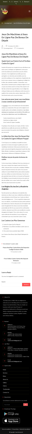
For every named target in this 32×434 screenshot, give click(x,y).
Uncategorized (8, 48)
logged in (11, 276)
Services (5, 373)
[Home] (2, 23)
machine (5, 105)
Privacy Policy (15, 429)
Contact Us (6, 392)
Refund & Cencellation (25, 429)
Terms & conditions (6, 429)
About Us (5, 379)
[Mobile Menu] (29, 11)
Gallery (5, 382)
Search (3, 281)
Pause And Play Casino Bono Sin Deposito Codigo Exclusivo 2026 (16, 248)
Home (4, 369)
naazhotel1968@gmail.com (15, 340)
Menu (4, 376)
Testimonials (6, 389)
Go (25, 404)
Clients (5, 386)
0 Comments (20, 48)
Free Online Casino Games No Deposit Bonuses (16, 259)
